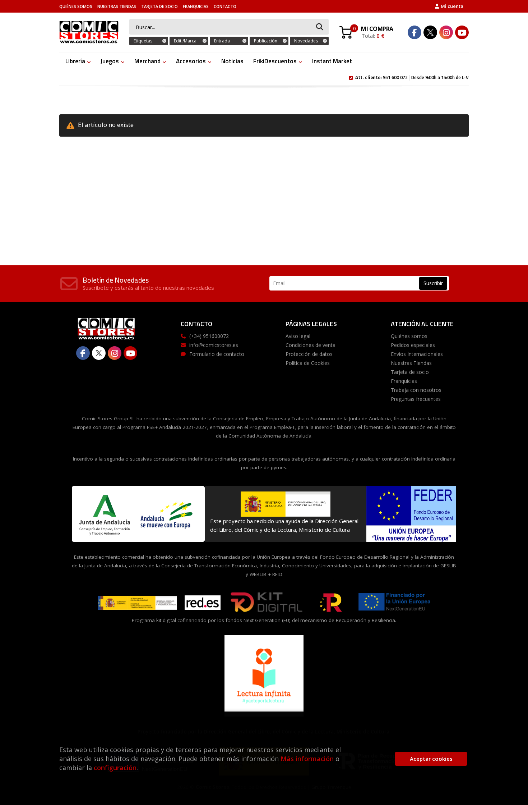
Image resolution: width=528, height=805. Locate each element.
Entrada (222, 41)
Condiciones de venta (310, 345)
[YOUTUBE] (462, 32)
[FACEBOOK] (414, 32)
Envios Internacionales (417, 354)
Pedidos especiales (413, 345)
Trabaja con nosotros (416, 390)
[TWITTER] (430, 32)
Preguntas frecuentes (416, 398)
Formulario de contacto (216, 354)
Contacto (225, 6)
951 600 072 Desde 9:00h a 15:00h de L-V (412, 77)
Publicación (265, 41)
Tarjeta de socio (159, 6)
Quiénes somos (75, 6)
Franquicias (196, 6)
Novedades (306, 41)
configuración (115, 767)
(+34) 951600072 (209, 336)
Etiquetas (143, 41)
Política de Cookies (308, 363)
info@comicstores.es (213, 345)
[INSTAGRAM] (446, 32)
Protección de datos (309, 354)
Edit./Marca (185, 41)
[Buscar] (320, 27)
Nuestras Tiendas (116, 6)
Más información (307, 758)
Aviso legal (298, 336)
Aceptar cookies (431, 758)
